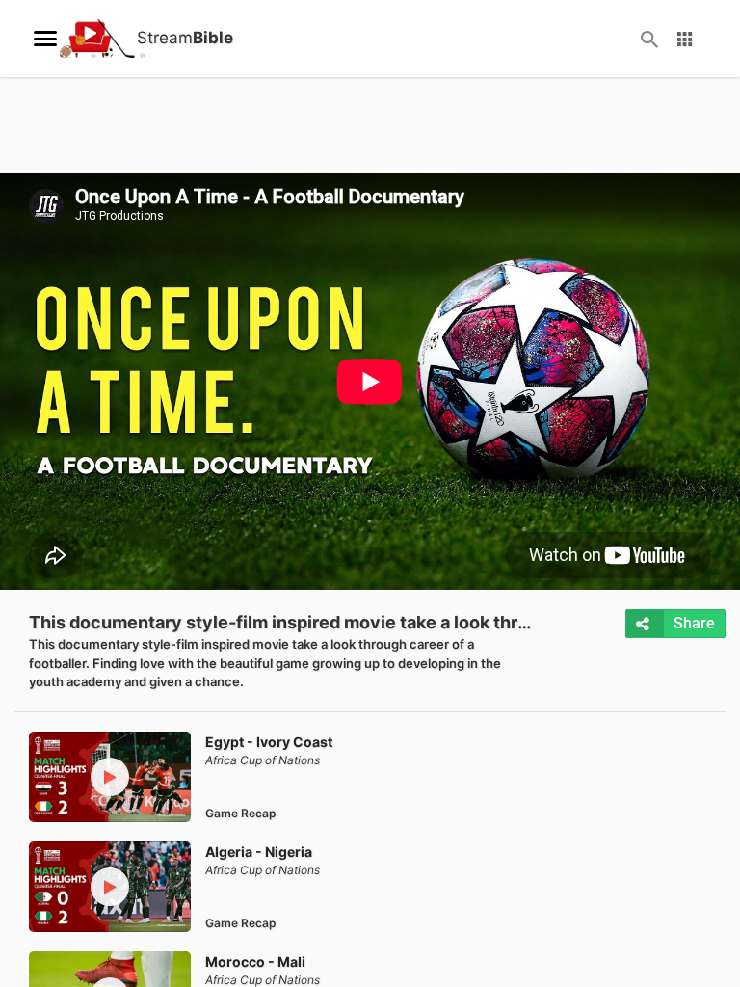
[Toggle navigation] (45, 38)
